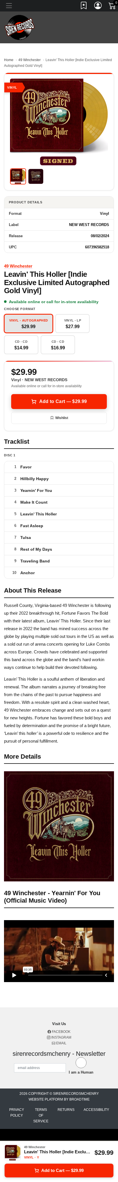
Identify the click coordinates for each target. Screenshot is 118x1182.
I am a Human (81, 1072)
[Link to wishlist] (84, 6)
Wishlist (61, 418)
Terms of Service (40, 1115)
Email (60, 1043)
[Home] (19, 27)
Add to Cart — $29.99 (63, 401)
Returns (66, 1110)
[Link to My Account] (98, 6)
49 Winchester (29, 60)
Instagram (60, 1037)
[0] (112, 7)
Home (8, 60)
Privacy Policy (16, 1112)
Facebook (60, 1032)
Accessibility (96, 1110)
